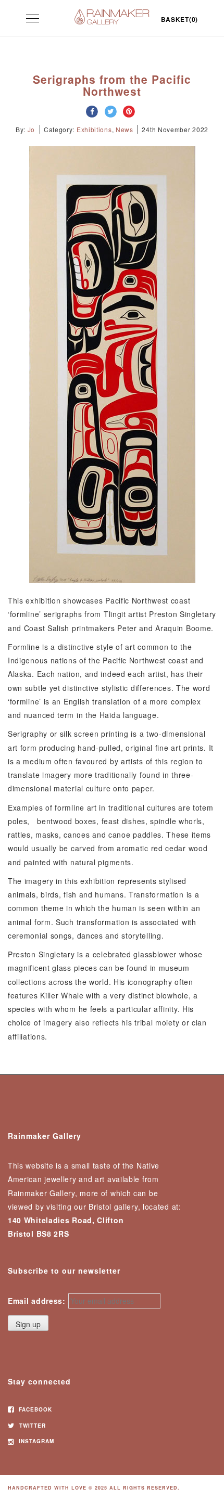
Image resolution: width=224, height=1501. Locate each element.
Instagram (35, 1441)
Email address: (37, 1300)
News (124, 129)
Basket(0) (179, 19)
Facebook (34, 1409)
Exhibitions (94, 129)
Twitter (31, 1425)
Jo (31, 129)
